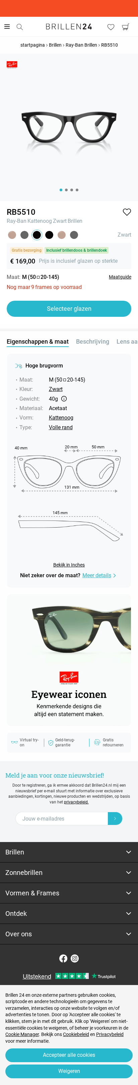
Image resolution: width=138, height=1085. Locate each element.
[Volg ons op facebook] (63, 958)
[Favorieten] (111, 27)
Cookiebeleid (76, 1034)
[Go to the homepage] (69, 26)
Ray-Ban (16, 221)
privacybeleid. (76, 802)
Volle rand (61, 427)
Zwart (60, 221)
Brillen (75, 221)
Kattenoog (39, 221)
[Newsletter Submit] (115, 818)
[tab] (69, 852)
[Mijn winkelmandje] (125, 27)
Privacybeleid (110, 1034)
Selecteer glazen (69, 308)
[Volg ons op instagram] (75, 958)
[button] (127, 212)
